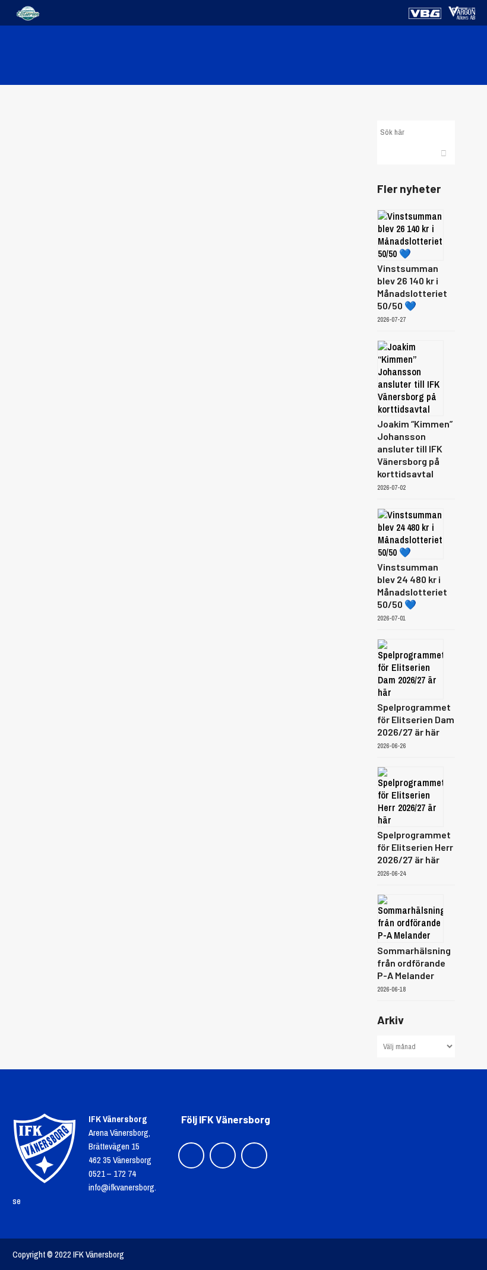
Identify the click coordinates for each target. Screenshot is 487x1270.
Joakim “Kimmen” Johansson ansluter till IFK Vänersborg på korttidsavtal (415, 448)
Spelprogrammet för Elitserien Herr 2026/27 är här (415, 847)
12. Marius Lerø (186, 158)
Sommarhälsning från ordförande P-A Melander (414, 963)
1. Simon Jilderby (186, 242)
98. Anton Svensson (185, 200)
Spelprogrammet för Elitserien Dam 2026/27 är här (415, 719)
